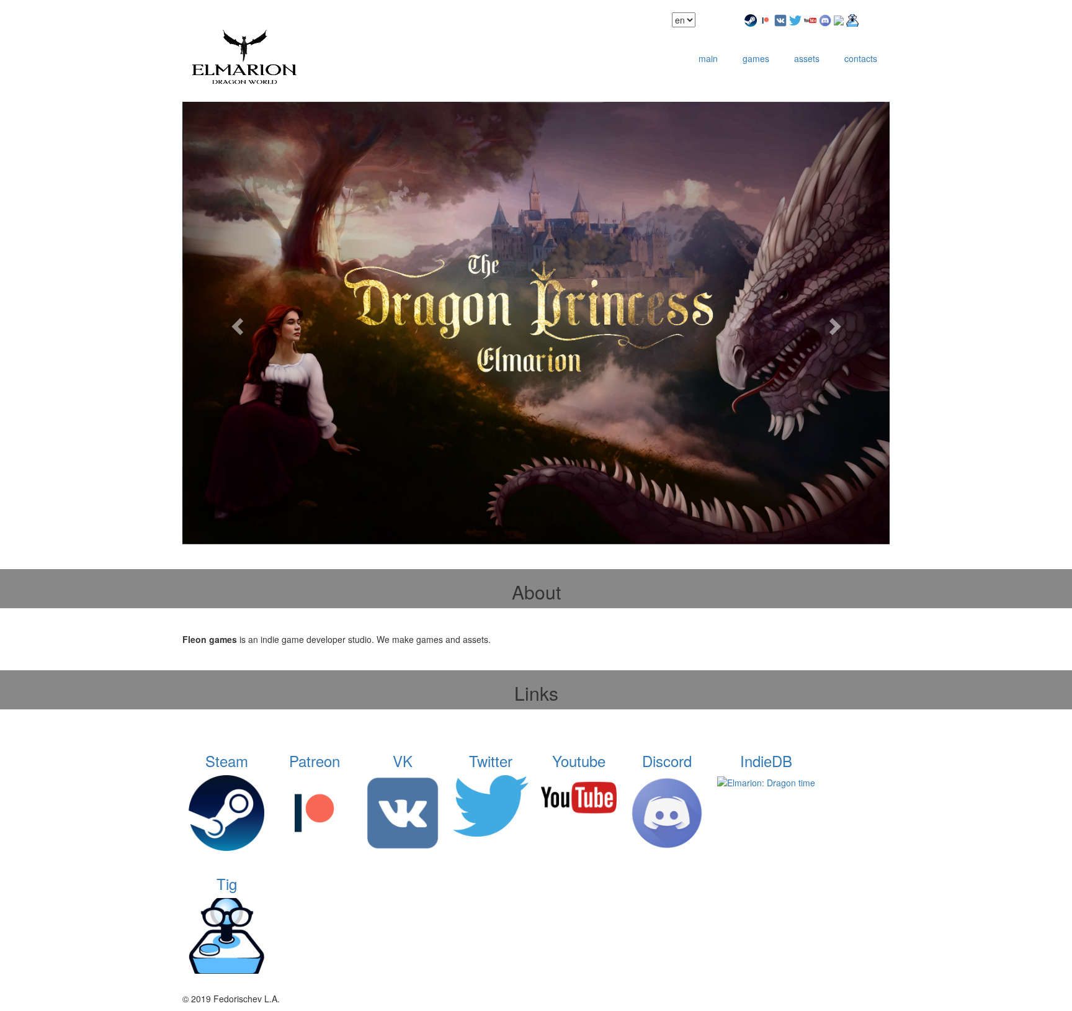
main (708, 58)
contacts (860, 58)
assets (807, 58)
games (756, 58)
